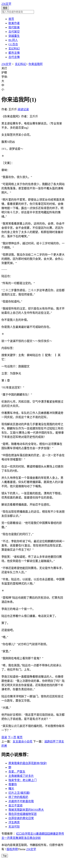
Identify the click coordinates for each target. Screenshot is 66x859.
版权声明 (12, 849)
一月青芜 (9, 837)
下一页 (12, 737)
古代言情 (14, 57)
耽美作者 (14, 23)
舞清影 (19, 837)
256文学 (6, 3)
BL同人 (13, 40)
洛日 (27, 837)
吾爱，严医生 (16, 771)
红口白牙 (21, 833)
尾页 (20, 737)
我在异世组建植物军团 (22, 813)
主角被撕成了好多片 (21, 775)
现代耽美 (14, 27)
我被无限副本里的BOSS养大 (26, 809)
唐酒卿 (40, 833)
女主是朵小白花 (22, 741)
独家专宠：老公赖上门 (22, 780)
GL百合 (13, 44)
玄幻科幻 (14, 48)
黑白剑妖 (35, 837)
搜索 (5, 8)
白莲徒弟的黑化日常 (21, 818)
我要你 (12, 784)
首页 (11, 18)
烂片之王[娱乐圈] (19, 792)
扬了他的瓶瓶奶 (18, 797)
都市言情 (14, 52)
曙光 (11, 788)
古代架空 (14, 31)
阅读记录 (23, 109)
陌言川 (31, 833)
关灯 (4, 68)
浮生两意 (14, 822)
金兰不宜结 (15, 805)
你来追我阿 (36, 64)
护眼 (4, 72)
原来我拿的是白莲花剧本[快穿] (27, 763)
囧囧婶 (48, 833)
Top (5, 855)
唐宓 (55, 833)
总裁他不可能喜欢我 (21, 801)
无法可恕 (14, 826)
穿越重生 (14, 35)
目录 (4, 737)
